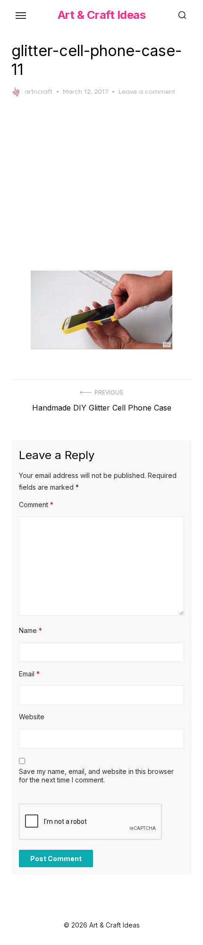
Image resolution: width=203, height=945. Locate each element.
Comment (36, 505)
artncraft (38, 91)
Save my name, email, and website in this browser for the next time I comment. (96, 775)
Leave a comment (146, 91)
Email (29, 674)
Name (30, 630)
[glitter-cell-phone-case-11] (101, 310)
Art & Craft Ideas (102, 15)
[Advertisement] (101, 183)
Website (31, 717)
